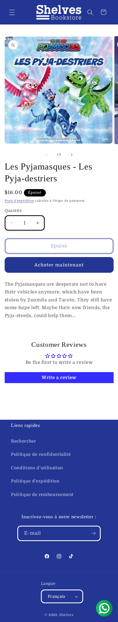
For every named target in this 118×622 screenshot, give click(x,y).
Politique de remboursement (42, 494)
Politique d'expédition (35, 481)
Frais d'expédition (19, 201)
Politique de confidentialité (41, 454)
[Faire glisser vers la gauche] (46, 155)
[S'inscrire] (93, 533)
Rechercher (23, 441)
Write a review (59, 377)
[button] (12, 12)
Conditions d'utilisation (37, 467)
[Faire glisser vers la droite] (72, 155)
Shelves (66, 615)
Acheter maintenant (59, 265)
